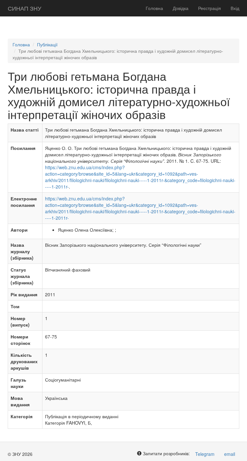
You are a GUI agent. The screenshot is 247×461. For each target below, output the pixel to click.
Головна (154, 8)
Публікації (47, 44)
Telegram (205, 454)
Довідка (180, 8)
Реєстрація (209, 8)
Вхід (235, 8)
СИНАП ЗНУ (24, 8)
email (229, 454)
